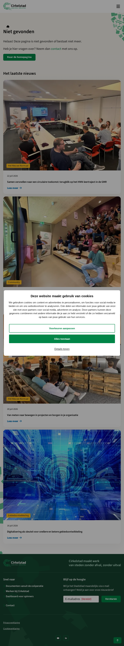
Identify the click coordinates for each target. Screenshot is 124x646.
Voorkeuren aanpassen (62, 328)
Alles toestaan (62, 338)
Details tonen (62, 349)
